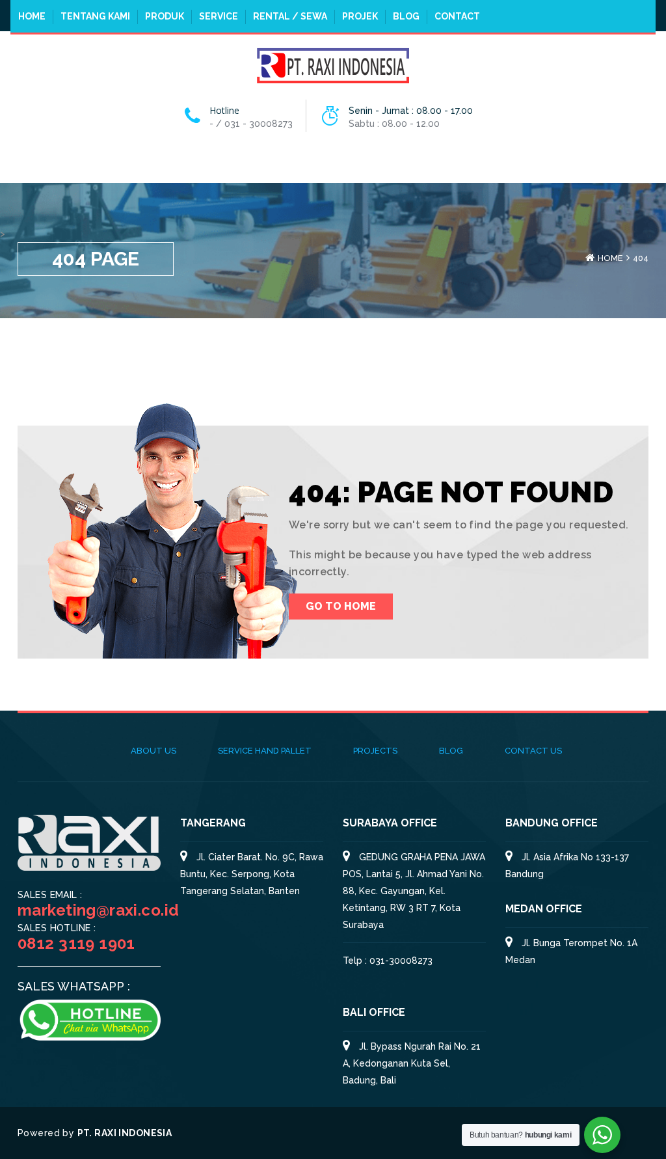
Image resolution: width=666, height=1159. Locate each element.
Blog (406, 16)
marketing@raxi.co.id (98, 910)
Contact (457, 16)
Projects (375, 751)
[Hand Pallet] (333, 64)
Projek (360, 16)
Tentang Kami (95, 16)
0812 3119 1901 (76, 943)
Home (32, 16)
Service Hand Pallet (265, 751)
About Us (153, 751)
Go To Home (341, 606)
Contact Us (533, 751)
